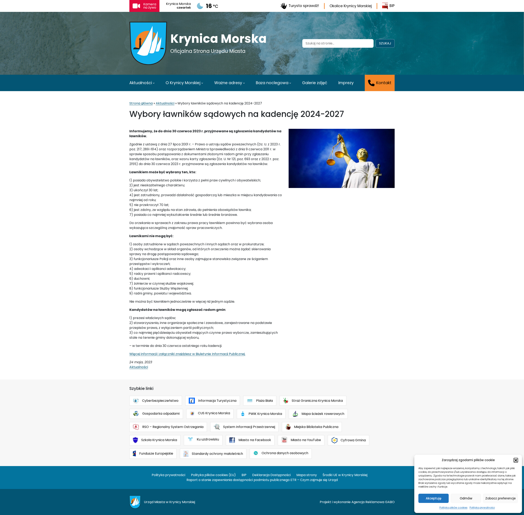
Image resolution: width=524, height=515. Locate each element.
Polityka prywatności (482, 507)
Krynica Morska (218, 39)
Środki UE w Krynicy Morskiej (345, 475)
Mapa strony (306, 475)
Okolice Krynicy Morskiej (351, 5)
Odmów (466, 498)
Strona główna (141, 103)
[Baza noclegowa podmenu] (290, 83)
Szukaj (385, 43)
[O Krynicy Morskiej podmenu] (202, 83)
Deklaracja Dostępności (271, 475)
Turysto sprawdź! (304, 5)
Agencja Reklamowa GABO (373, 502)
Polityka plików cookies (453, 507)
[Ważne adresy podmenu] (244, 83)
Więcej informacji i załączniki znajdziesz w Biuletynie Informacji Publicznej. (187, 354)
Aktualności (165, 103)
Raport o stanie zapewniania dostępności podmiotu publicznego (238, 480)
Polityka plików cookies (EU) (213, 475)
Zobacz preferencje (500, 498)
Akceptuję (433, 498)
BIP (392, 5)
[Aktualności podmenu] (154, 83)
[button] (516, 460)
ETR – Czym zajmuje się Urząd (314, 480)
